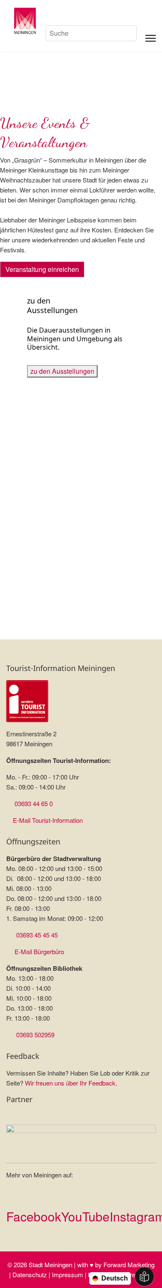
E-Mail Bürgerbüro (39, 951)
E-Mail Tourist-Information (48, 820)
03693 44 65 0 (34, 803)
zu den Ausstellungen (62, 371)
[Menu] (150, 38)
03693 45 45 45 (37, 934)
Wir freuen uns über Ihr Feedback (70, 1082)
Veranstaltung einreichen (42, 269)
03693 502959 (35, 1034)
